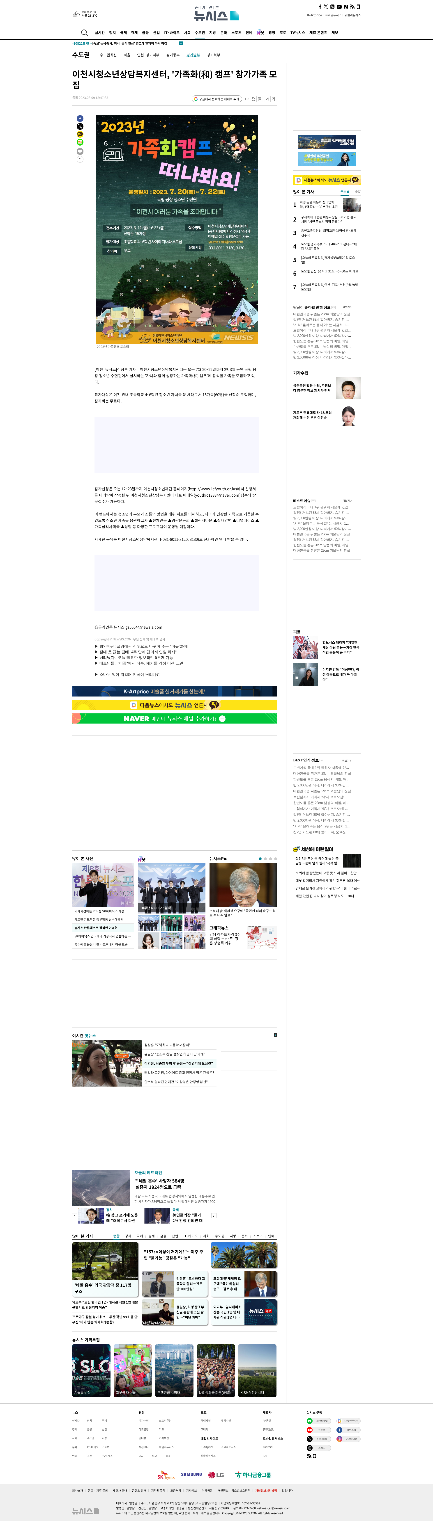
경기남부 (193, 54)
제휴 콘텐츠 (318, 32)
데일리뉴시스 (166, 1447)
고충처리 (175, 1490)
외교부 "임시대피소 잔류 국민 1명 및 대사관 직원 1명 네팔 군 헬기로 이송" (227, 1312)
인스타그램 (351, 1439)
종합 (116, 1235)
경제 (134, 32)
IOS (265, 1456)
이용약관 (207, 1490)
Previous (74, 1215)
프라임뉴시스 (333, 15)
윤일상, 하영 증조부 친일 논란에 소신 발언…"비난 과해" (190, 1312)
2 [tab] (265, 858)
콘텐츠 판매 (139, 1490)
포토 (283, 32)
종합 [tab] (358, 191)
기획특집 (164, 1438)
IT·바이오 (172, 32)
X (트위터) (322, 1439)
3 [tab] (270, 858)
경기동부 (173, 54)
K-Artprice (314, 15)
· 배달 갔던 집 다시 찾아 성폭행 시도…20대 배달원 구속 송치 (327, 896)
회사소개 (77, 1490)
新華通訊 (268, 1429)
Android (267, 1447)
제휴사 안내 (120, 1490)
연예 (249, 32)
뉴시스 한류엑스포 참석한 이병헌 (95, 927)
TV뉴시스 (297, 32)
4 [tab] (275, 858)
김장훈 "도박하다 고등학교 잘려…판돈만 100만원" (190, 1283)
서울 (127, 54)
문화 (223, 32)
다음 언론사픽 (351, 1421)
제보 (335, 32)
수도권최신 (108, 54)
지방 (212, 32)
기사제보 (191, 1490)
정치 (112, 32)
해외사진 (226, 1420)
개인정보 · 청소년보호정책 (234, 1490)
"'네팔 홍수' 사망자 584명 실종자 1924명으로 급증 (159, 1183)
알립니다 (287, 1490)
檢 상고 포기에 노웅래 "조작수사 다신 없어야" (122, 1220)
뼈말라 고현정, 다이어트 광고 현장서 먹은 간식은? (179, 1072)
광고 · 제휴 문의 (98, 1490)
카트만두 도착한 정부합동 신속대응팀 (98, 919)
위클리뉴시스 (353, 15)
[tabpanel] (243, 891)
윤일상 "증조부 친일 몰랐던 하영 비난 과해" (174, 1054)
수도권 (200, 32)
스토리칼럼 (165, 1420)
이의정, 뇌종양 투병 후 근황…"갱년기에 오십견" (178, 1063)
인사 (141, 1456)
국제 (123, 32)
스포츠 (236, 32)
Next (213, 1215)
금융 (145, 32)
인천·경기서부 (148, 54)
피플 (297, 632)
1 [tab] (260, 858)
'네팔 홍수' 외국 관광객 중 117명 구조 (103, 1288)
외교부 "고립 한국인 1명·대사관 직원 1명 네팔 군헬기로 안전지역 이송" (105, 1305)
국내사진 (206, 1420)
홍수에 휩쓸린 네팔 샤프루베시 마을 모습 (101, 944)
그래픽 (204, 1429)
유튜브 (321, 1430)
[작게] (267, 99)
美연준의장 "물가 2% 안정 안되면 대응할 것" (188, 1220)
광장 (272, 32)
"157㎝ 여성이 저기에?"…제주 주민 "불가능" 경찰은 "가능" (173, 1255)
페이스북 (351, 1430)
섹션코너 (144, 1447)
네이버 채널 (321, 1421)
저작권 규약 (158, 1490)
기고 (161, 1429)
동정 (168, 1456)
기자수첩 (301, 373)
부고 (154, 1456)
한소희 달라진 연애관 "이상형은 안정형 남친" (176, 1081)
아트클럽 (144, 1429)
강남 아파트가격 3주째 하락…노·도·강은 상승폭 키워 (225, 938)
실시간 (100, 32)
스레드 (321, 1448)
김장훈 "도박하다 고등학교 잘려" (167, 1044)
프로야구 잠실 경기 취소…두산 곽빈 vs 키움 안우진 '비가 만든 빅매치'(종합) (105, 1319)
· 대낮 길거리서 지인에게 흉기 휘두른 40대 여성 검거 (327, 880)
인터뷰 (142, 1438)
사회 (187, 32)
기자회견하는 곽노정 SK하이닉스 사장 (99, 911)
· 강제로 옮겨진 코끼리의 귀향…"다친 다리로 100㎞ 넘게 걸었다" (327, 888)
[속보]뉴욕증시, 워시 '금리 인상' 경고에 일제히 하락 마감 (119, 43)
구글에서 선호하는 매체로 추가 (219, 99)
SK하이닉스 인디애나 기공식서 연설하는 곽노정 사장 (104, 936)
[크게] (274, 99)
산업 (156, 32)
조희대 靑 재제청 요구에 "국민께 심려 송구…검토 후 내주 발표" (243, 913)
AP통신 (267, 1420)
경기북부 (213, 54)
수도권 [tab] (345, 191)
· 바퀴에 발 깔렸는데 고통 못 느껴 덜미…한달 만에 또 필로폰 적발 (327, 873)
